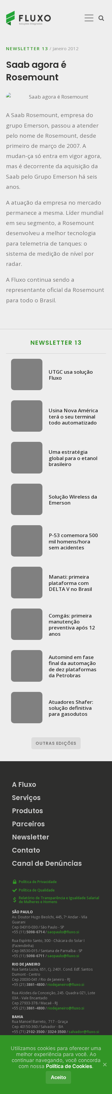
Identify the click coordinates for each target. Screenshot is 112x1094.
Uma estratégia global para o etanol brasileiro (73, 457)
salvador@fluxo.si (84, 1031)
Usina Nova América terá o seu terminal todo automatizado (73, 416)
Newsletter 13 (27, 48)
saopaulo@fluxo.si (63, 931)
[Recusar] (105, 1064)
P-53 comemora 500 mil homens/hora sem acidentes (73, 541)
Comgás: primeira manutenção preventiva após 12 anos (72, 624)
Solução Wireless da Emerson (73, 499)
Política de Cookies (69, 1066)
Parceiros (28, 824)
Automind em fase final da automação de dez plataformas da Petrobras (72, 666)
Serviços (26, 797)
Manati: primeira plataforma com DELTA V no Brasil (70, 582)
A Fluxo (24, 784)
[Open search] (101, 18)
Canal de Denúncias (47, 863)
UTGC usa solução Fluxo (71, 374)
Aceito (58, 1077)
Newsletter (30, 837)
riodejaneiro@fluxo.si (65, 984)
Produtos (27, 811)
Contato (26, 850)
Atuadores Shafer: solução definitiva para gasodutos (71, 707)
